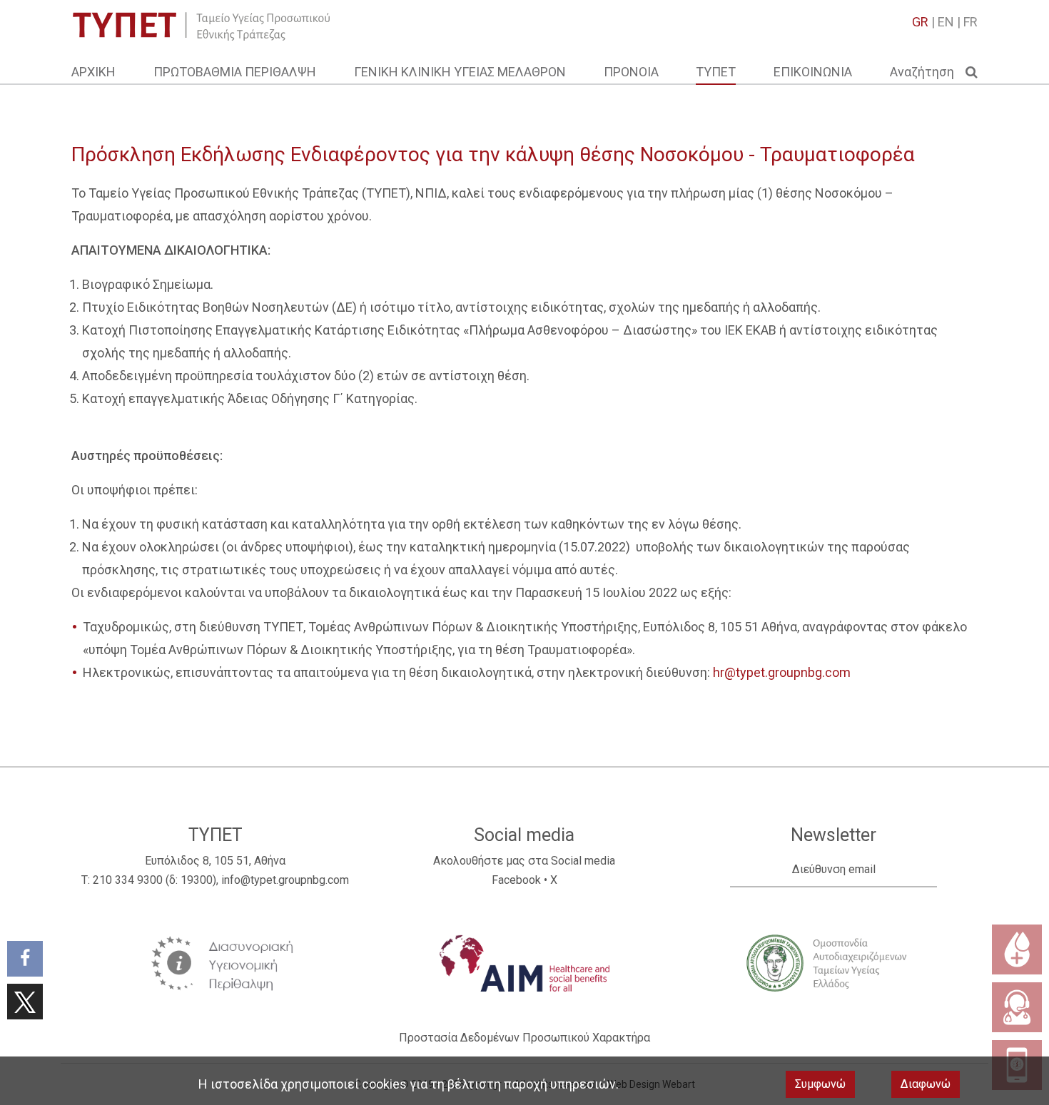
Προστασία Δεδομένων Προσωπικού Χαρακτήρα (524, 1037)
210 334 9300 (128, 880)
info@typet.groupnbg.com (285, 880)
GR (920, 21)
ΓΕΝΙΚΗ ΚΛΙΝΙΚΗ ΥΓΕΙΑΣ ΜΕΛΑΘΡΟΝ (460, 71)
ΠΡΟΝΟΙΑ (631, 71)
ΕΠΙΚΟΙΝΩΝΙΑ (813, 71)
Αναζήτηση (928, 71)
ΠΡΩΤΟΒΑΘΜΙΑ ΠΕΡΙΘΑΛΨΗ (234, 71)
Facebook (516, 880)
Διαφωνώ (926, 1084)
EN (946, 21)
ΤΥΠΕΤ (716, 71)
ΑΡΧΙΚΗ (93, 71)
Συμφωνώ (820, 1084)
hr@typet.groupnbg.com (782, 672)
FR (970, 21)
